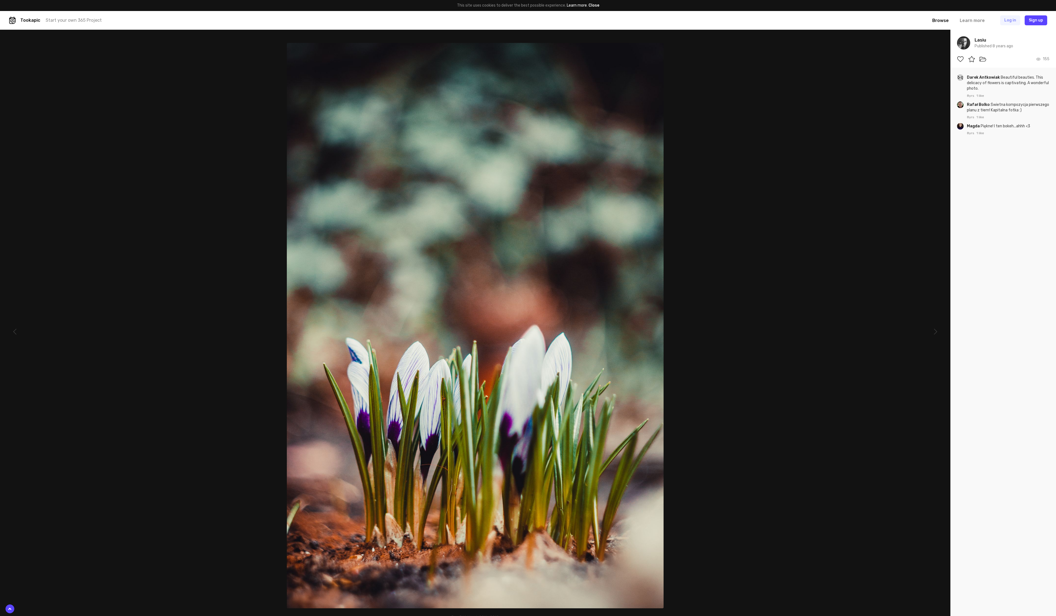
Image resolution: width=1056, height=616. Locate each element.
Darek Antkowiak (984, 77)
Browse (940, 20)
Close (593, 5)
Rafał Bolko (979, 104)
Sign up (1036, 20)
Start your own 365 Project (74, 20)
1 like (980, 96)
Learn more (577, 5)
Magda (974, 126)
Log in (1010, 20)
